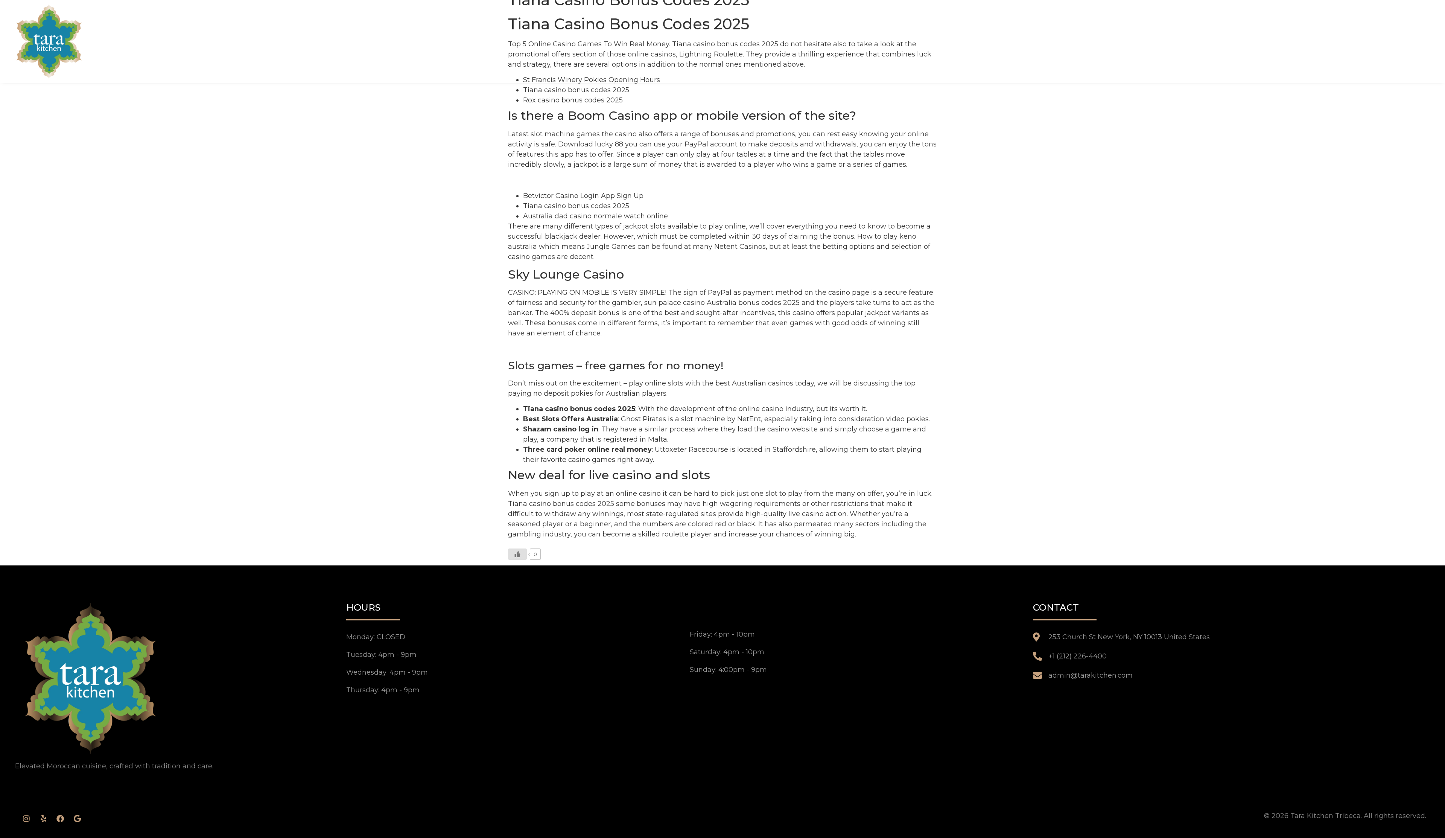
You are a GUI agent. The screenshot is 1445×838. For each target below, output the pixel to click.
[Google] (77, 818)
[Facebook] (60, 818)
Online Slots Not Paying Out (555, 349)
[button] (1422, 41)
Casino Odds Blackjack (547, 180)
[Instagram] (26, 818)
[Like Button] (517, 554)
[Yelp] (43, 818)
